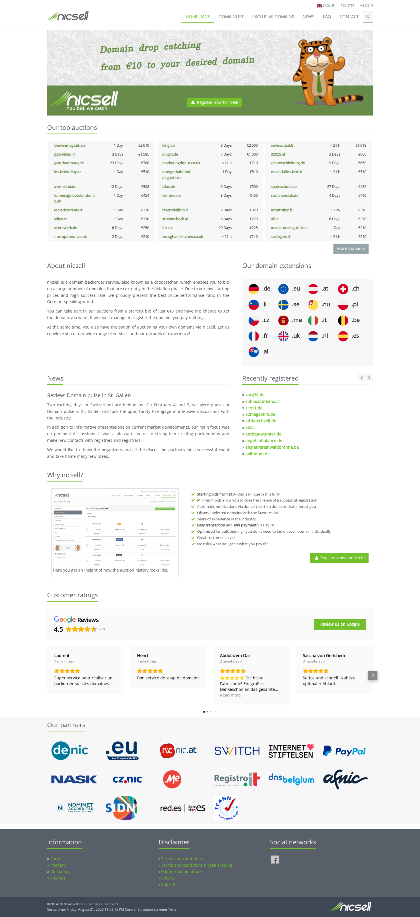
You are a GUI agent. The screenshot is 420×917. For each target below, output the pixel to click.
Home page (198, 16)
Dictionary (60, 871)
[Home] (67, 18)
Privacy (168, 878)
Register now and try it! (342, 557)
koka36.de (255, 394)
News (308, 16)
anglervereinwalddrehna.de (272, 447)
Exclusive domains (273, 16)
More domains (351, 248)
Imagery (58, 865)
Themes (57, 878)
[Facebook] (275, 860)
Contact (349, 16)
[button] (47, 675)
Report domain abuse (182, 871)
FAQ (327, 16)
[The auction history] (115, 529)
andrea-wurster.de (263, 434)
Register (348, 5)
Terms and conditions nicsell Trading (196, 865)
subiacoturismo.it (262, 401)
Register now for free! (217, 102)
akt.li (250, 427)
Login (367, 5)
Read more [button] (230, 695)
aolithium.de (257, 453)
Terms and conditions (182, 858)
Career (56, 858)
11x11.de (254, 408)
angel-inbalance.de (263, 440)
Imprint (168, 884)
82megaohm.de (260, 414)
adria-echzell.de (260, 420)
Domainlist (231, 16)
